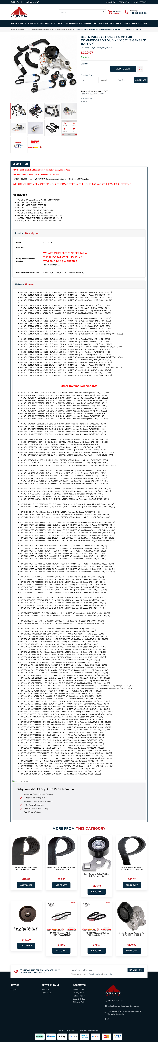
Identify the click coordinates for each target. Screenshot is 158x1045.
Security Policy (79, 999)
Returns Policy (79, 996)
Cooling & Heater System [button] (107, 23)
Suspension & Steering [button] (78, 23)
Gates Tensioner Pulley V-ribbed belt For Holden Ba (96, 875)
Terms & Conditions (95, 974)
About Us (45, 990)
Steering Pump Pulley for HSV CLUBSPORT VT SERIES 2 (26, 929)
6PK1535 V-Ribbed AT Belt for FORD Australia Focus (96, 934)
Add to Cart (123, 69)
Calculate (140, 80)
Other (144, 23)
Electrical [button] (57, 23)
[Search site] (103, 12)
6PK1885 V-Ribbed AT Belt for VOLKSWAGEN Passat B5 (26, 868)
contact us (124, 2)
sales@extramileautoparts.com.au (123, 1006)
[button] (140, 69)
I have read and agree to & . (92, 974)
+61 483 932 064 (29, 1)
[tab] (20, 164)
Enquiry (13, 990)
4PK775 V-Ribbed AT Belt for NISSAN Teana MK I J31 (61, 934)
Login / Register (140, 2)
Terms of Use (78, 990)
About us (110, 2)
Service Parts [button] (18, 23)
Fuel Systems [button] (130, 23)
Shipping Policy (79, 1002)
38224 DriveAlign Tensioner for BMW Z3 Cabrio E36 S (131, 934)
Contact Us (46, 993)
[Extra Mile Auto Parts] (19, 12)
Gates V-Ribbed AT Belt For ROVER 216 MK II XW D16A (61, 868)
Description (20, 164)
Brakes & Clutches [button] (38, 23)
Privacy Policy (108, 974)
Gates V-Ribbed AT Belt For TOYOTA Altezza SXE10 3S (132, 868)
